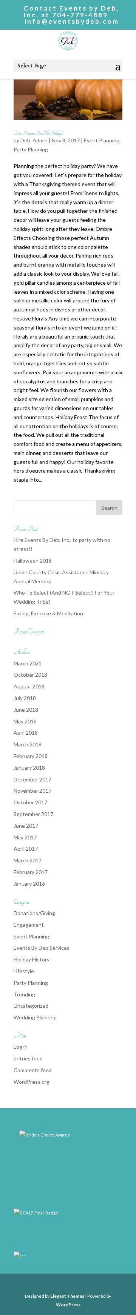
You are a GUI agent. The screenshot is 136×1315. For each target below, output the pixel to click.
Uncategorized (31, 1005)
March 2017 (28, 860)
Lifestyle (24, 971)
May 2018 (25, 721)
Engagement (29, 924)
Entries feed (28, 1058)
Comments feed (33, 1070)
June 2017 (26, 825)
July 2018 (25, 698)
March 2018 (28, 744)
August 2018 (29, 686)
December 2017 (32, 779)
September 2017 (33, 814)
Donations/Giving (34, 913)
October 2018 (30, 674)
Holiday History (31, 959)
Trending (24, 994)
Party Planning (31, 149)
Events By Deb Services (42, 947)
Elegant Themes (67, 1296)
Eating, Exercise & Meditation (48, 613)
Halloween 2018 (33, 560)
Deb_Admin (34, 140)
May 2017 (25, 837)
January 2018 (29, 767)
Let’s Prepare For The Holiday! (38, 133)
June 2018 (26, 709)
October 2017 (30, 802)
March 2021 (28, 663)
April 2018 (26, 732)
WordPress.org (31, 1082)
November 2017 (32, 790)
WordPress (68, 1304)
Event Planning (101, 140)
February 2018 (31, 756)
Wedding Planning (35, 1017)
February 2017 (31, 872)
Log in (21, 1046)
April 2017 (26, 848)
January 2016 (29, 883)
